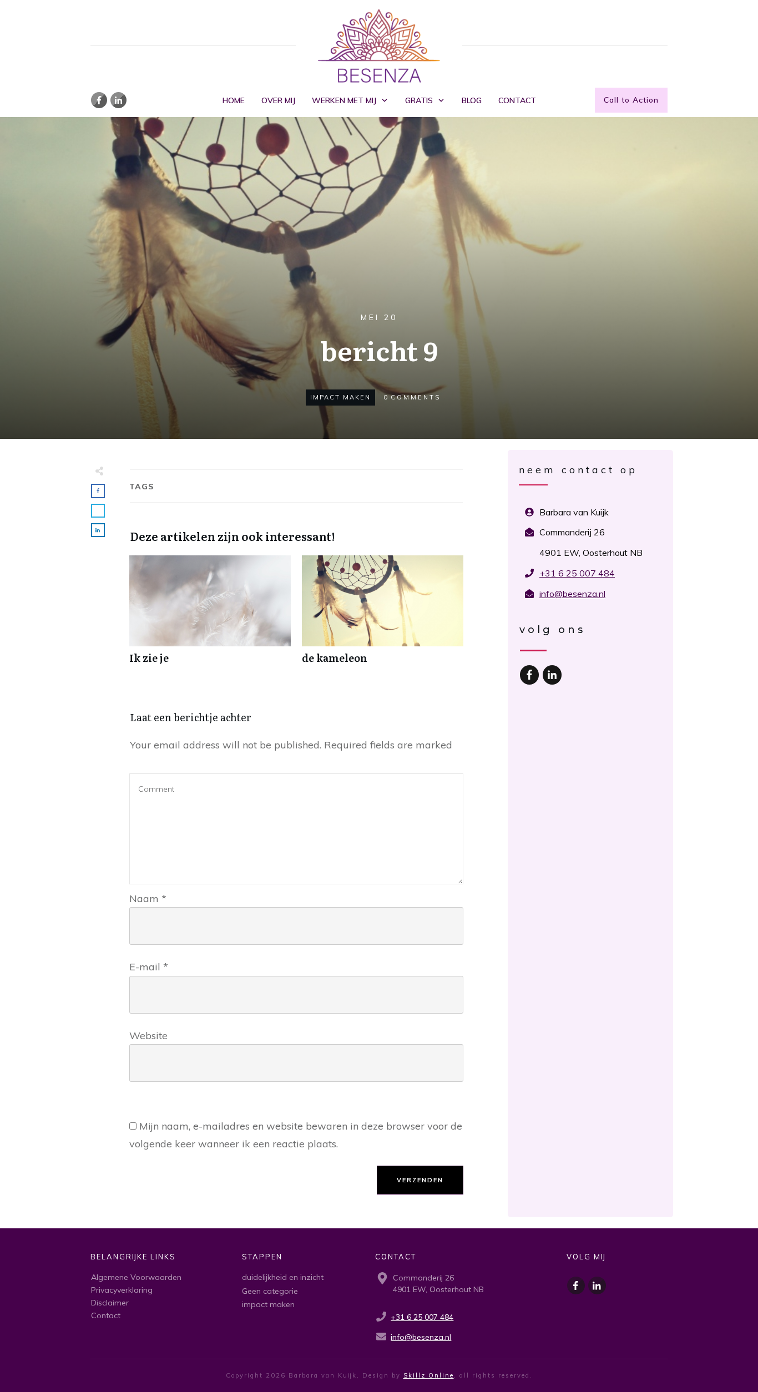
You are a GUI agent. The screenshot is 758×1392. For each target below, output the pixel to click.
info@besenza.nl (572, 593)
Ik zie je (210, 615)
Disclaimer (110, 1303)
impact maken (340, 397)
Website (148, 1035)
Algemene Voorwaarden (136, 1277)
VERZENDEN (420, 1180)
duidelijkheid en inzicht (283, 1277)
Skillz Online (428, 1375)
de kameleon (382, 615)
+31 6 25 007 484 (577, 573)
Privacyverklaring (122, 1290)
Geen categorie (270, 1291)
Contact (105, 1315)
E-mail (148, 966)
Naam (147, 898)
